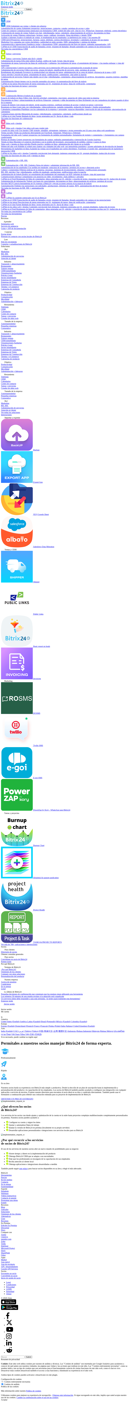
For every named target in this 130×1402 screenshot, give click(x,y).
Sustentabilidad (7, 1187)
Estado (3, 1203)
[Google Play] (9, 1309)
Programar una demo (9, 1200)
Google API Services (9, 1269)
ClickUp (4, 1237)
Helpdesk (5, 1191)
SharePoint (5, 1253)
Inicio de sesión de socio (11, 1278)
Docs (3, 1230)
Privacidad (10, 1287)
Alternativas (6, 1216)
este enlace (23, 1168)
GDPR (9, 1289)
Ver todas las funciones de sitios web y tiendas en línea (23, 156)
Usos (3, 1219)
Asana (3, 1235)
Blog (3, 1207)
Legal (8, 1282)
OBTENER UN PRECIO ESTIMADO (17, 1099)
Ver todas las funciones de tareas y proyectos (19, 86)
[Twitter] (9, 1325)
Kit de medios (6, 1180)
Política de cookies (33, 1391)
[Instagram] (9, 1339)
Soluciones (5, 1212)
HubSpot (4, 1246)
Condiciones (11, 1285)
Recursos (4, 1221)
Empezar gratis (7, 7)
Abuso (8, 1294)
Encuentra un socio (8, 1273)
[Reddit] (9, 1352)
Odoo (3, 1255)
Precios (4, 216)
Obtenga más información (62, 1395)
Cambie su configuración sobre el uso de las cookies (37, 1397)
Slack (3, 1251)
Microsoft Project (8, 1248)
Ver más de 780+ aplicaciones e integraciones (19, 944)
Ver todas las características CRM (14, 49)
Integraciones (6, 415)
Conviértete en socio (9, 1276)
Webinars (5, 1193)
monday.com (6, 1239)
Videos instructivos (8, 1196)
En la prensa (6, 1184)
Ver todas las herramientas (11, 214)
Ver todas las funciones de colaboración (17, 118)
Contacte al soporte (8, 1198)
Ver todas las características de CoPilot (16, 211)
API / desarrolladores (9, 1267)
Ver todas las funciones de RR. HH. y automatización (22, 188)
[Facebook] (7, 1318)
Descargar (5, 1228)
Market (4, 1260)
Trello (3, 1244)
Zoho (3, 1241)
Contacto (4, 1182)
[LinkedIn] (9, 1345)
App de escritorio (8, 1264)
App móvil (5, 1262)
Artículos (4, 1209)
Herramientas (6, 1175)
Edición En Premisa (9, 1225)
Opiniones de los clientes (11, 1214)
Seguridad (10, 1291)
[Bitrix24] (12, 4)
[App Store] (8, 1304)
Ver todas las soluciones (10, 412)
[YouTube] (9, 1332)
